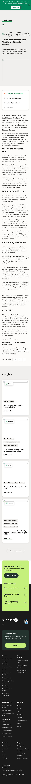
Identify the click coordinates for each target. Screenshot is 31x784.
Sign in (19, 726)
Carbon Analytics (7, 667)
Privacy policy (6, 765)
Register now (15, 7)
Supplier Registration (8, 681)
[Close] (29, 5)
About (18, 705)
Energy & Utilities (6, 733)
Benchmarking (6, 670)
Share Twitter (19, 359)
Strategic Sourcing (7, 710)
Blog (3, 752)
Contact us (20, 717)
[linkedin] (3, 24)
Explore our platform (11, 588)
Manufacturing (6, 724)
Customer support (22, 720)
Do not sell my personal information (12, 770)
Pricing (19, 723)
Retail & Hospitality (7, 736)
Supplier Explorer (6, 678)
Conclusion (10, 107)
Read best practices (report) (11, 595)
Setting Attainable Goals (14, 98)
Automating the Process (14, 103)
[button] (8, 411)
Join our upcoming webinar (11, 602)
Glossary (4, 758)
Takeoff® (4, 776)
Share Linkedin (24, 359)
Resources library (7, 746)
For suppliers (20, 746)
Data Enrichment (7, 659)
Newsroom (20, 714)
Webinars (4, 749)
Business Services (7, 727)
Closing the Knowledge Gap (15, 93)
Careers (19, 711)
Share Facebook (15, 359)
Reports (4, 755)
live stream (9, 339)
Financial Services (7, 730)
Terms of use (6, 768)
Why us (19, 708)
